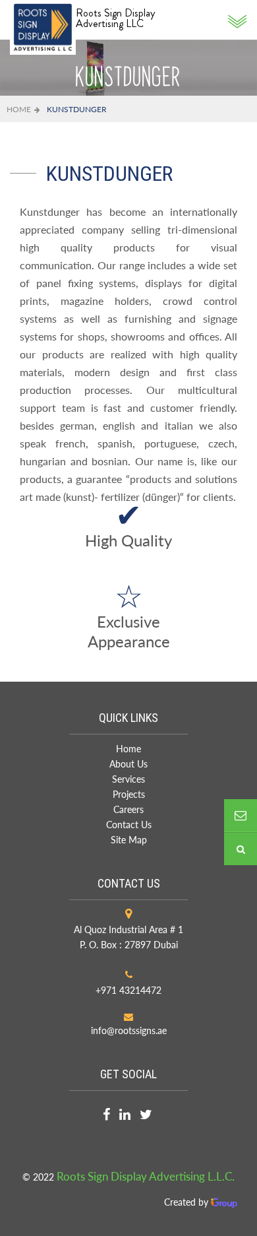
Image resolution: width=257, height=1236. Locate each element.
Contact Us (129, 824)
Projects (129, 794)
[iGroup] (224, 1202)
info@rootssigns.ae (129, 1030)
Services (128, 779)
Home (19, 109)
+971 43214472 (128, 990)
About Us (128, 763)
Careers (128, 809)
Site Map (129, 839)
